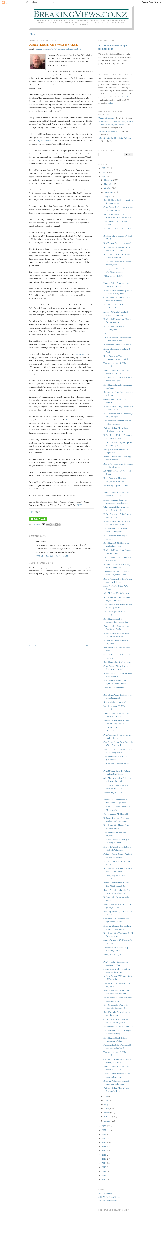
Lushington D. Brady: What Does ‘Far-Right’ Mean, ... (117, 270)
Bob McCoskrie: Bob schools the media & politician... (117, 870)
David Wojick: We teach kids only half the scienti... (118, 1014)
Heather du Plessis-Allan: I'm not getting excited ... (117, 906)
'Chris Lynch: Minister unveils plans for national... (116, 508)
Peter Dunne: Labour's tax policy (117, 344)
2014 (104, 1163)
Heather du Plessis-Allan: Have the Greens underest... (118, 321)
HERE (79, 505)
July (106, 1096)
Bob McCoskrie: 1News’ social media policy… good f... (116, 249)
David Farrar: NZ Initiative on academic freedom (116, 544)
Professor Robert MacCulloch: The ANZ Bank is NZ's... (116, 884)
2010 (104, 1179)
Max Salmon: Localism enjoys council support (116, 765)
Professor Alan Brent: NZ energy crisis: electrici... (117, 458)
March (107, 1112)
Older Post (89, 645)
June (106, 1100)
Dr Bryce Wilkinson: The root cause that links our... (116, 1082)
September (109, 192)
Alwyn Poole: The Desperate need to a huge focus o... (117, 675)
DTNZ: (106, 333)
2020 (104, 1138)
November (109, 184)
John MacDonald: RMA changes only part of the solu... (117, 779)
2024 (104, 176)
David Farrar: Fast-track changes (117, 662)
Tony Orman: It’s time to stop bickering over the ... (115, 949)
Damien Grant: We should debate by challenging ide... (117, 751)
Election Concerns (106, 118)
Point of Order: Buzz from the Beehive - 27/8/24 (116, 628)
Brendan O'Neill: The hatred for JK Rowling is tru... (118, 935)
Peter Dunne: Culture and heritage (118, 1026)
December (108, 179)
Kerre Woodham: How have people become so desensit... (116, 480)
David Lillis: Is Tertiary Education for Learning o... (118, 202)
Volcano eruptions (73, 48)
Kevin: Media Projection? (114, 701)
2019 (104, 1142)
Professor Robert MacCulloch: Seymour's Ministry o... (116, 1090)
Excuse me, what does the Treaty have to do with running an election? (115, 123)
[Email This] (47, 524)
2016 (104, 1154)
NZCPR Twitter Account (108, 1200)
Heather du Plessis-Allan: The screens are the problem (116, 992)
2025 (104, 172)
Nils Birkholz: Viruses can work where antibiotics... (117, 729)
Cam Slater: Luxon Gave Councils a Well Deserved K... (118, 744)
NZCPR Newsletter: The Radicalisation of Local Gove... (117, 216)
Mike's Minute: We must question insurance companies (117, 292)
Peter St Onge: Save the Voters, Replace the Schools (116, 772)
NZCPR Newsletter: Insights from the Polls (113, 47)
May (106, 1104)
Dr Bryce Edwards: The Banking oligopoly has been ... (117, 927)
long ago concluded (45, 140)
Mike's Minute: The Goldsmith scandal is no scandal (116, 523)
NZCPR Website (105, 1193)
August (107, 196)
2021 (104, 1134)
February (108, 1116)
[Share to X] (53, 524)
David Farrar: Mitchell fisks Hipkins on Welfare (115, 1039)
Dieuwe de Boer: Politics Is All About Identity (116, 808)
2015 (104, 1158)
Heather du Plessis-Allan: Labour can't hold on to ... (117, 552)
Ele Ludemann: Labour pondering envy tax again (118, 415)
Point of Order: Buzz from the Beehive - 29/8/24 (116, 372)
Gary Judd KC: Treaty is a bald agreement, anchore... (116, 920)
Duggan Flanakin (43, 48)
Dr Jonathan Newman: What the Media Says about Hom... (117, 573)
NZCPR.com (127, 96)
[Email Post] (43, 524)
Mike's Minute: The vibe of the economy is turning (116, 970)
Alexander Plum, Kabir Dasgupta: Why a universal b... (117, 256)
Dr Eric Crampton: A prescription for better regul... (117, 444)
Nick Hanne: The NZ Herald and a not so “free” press (117, 379)
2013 (104, 1167)
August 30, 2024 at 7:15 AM (52, 555)
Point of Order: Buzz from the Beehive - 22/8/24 (116, 1068)
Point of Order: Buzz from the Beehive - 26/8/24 (116, 715)
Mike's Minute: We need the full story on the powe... (117, 1075)
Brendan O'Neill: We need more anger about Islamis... (116, 599)
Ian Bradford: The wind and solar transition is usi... (117, 999)
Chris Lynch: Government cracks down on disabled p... (117, 299)
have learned (71, 419)
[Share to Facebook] (56, 524)
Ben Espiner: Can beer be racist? (117, 243)
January (107, 1120)
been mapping (81, 354)
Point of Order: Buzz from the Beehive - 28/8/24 (116, 494)
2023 (104, 1126)
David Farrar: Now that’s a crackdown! (114, 306)
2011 (104, 1175)
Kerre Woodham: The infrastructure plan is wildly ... (117, 358)
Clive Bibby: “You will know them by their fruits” (116, 668)
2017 (104, 1150)
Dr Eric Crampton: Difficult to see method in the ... (117, 516)
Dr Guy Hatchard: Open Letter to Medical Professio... (117, 848)
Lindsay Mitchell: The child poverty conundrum (115, 313)
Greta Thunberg (58, 48)
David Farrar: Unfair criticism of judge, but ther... (117, 422)
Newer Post (33, 645)
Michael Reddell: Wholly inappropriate (114, 328)
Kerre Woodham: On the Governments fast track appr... (117, 689)
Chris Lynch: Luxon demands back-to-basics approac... (116, 1021)
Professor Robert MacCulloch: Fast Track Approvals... (116, 722)
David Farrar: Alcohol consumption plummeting (115, 620)
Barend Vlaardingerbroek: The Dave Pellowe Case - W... (116, 891)
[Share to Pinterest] (59, 524)
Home (32, 34)
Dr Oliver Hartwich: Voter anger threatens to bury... (117, 1032)
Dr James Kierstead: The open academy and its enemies (116, 820)
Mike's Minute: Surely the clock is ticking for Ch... (118, 408)
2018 (104, 1146)
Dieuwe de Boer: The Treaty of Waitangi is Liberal (116, 841)
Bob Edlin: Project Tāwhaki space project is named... (117, 696)
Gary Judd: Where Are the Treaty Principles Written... (117, 1061)
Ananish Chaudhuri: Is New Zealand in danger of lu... (115, 801)
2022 (104, 1130)
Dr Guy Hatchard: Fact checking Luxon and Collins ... (117, 339)
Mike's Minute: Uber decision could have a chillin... (116, 635)
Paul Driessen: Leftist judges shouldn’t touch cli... (115, 787)
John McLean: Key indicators (116, 593)
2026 (104, 168)
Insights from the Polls (108, 131)
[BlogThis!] (50, 524)
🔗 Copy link (36, 512)
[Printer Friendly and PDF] (38, 521)
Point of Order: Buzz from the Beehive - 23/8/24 (116, 963)
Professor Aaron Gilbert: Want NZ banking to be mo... (117, 855)
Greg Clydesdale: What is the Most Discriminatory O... (115, 1006)
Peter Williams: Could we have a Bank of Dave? (117, 736)
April (106, 1108)
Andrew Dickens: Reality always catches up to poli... (117, 566)
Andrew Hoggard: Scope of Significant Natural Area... (115, 501)
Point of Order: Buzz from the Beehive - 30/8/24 (116, 285)
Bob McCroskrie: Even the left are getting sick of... (118, 465)
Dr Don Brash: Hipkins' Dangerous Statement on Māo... (118, 437)
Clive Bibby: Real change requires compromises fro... (118, 209)
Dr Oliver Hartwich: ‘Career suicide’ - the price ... (115, 530)
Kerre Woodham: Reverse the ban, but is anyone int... (117, 606)
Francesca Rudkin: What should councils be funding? (117, 1046)
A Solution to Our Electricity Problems (114, 137)
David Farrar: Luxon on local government (115, 758)
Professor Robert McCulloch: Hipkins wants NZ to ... (115, 429)
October (108, 188)
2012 (104, 1171)
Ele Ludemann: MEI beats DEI (116, 813)
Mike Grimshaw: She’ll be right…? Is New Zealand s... (116, 682)
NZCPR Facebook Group (109, 1196)
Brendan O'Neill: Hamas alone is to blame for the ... (117, 827)
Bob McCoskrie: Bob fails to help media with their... (117, 580)
